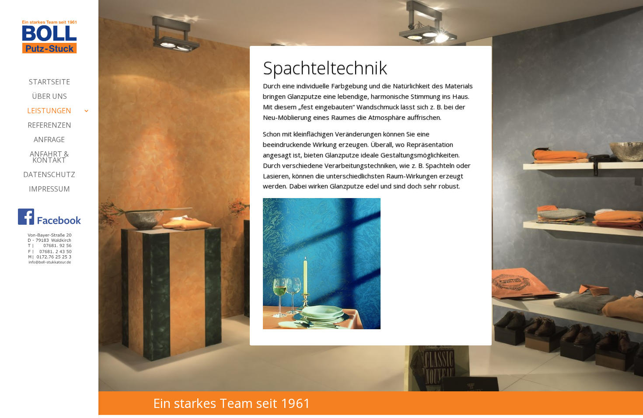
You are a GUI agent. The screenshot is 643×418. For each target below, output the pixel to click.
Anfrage (49, 140)
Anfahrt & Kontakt (49, 158)
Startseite (49, 83)
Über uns (49, 97)
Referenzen (49, 126)
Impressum (49, 190)
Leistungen (49, 111)
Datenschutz (49, 175)
